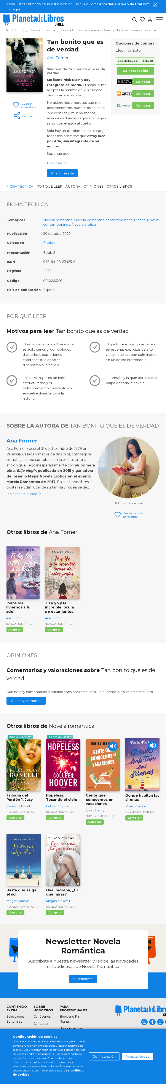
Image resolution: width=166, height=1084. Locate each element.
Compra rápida (135, 71)
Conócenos (42, 1017)
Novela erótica (84, 224)
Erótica (139, 220)
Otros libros (119, 186)
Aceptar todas (137, 1056)
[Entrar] (149, 19)
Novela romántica (58, 220)
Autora (72, 186)
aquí (16, 9)
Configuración (104, 1056)
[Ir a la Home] (7, 30)
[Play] (113, 746)
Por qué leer (49, 186)
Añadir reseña (62, 173)
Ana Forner (21, 440)
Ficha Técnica (19, 186)
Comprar (143, 82)
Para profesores (71, 1028)
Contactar (41, 1024)
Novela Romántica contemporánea (103, 220)
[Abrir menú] (159, 19)
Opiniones (93, 186)
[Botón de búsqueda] (134, 20)
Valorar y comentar (26, 701)
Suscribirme (83, 979)
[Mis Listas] (141, 19)
